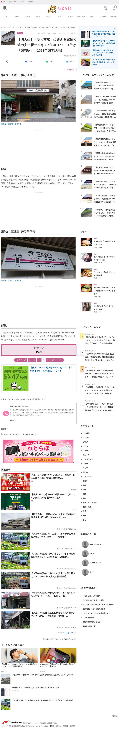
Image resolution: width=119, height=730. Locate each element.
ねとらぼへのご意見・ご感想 (92, 600)
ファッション (88, 459)
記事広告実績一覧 (88, 626)
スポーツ (86, 450)
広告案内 (22, 726)
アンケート (86, 232)
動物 (91, 16)
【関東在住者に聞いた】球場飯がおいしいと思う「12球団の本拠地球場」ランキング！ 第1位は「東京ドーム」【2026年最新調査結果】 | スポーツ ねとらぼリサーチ (100, 377)
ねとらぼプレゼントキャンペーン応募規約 (97, 604)
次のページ (56, 360)
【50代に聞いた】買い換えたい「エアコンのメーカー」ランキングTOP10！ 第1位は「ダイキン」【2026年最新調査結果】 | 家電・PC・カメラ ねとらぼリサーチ (100, 343)
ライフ (20, 33)
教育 (84, 511)
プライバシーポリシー (43, 726)
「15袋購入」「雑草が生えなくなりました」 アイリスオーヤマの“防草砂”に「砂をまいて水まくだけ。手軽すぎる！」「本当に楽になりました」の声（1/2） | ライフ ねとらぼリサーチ (100, 393)
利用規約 (115, 716)
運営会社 (58, 726)
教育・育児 (81, 16)
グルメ (48, 16)
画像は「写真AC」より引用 (11, 124)
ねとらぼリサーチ (70, 56)
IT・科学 (86, 433)
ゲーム (85, 446)
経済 (84, 515)
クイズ (38, 16)
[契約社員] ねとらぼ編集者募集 (93, 609)
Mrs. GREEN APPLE (97, 544)
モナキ (92, 572)
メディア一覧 (6, 726)
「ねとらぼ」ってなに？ (91, 596)
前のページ (21, 360)
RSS (53, 726)
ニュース (16, 16)
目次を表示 (70, 70)
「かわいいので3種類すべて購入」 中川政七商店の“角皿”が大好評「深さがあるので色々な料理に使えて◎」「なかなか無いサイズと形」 (105, 103)
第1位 (39, 351)
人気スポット (88, 476)
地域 (59, 16)
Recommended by (62, 632)
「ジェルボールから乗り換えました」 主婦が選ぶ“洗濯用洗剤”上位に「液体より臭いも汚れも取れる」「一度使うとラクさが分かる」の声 (105, 117)
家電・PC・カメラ (90, 502)
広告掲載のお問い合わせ (91, 622)
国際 (84, 494)
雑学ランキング (31, 434)
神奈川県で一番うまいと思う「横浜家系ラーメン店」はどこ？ (104, 291)
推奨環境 (72, 726)
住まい (70, 16)
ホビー (85, 463)
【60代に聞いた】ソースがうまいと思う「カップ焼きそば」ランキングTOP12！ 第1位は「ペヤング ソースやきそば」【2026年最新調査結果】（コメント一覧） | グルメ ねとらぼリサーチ (100, 410)
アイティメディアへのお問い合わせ (95, 613)
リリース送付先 (87, 617)
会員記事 (114, 16)
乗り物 (85, 472)
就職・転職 (87, 507)
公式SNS (15, 726)
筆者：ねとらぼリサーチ (19, 406)
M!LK (92, 553)
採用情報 (65, 726)
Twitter (12, 420)
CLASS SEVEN (95, 563)
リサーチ (103, 16)
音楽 (84, 520)
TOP (5, 16)
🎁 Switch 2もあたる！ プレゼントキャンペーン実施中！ (17, 1)
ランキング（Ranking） (12, 434)
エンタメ (27, 16)
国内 (84, 489)
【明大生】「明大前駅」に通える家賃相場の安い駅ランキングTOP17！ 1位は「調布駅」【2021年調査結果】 (46, 45)
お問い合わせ (30, 726)
